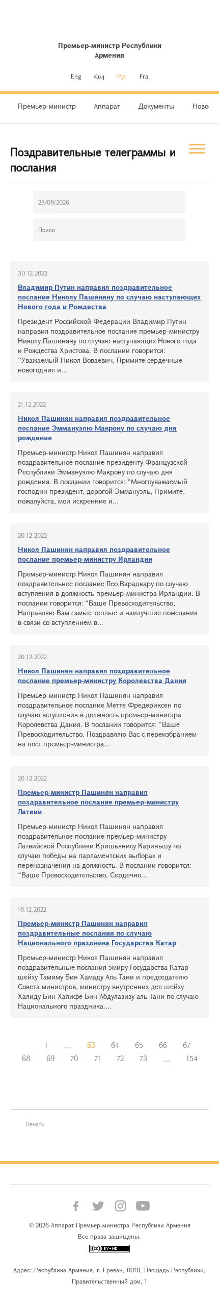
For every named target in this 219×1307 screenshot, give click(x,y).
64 (115, 1045)
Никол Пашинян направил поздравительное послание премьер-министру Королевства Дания (102, 675)
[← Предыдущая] (29, 1045)
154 (192, 1058)
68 (26, 1058)
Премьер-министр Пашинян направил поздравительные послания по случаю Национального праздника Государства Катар (97, 932)
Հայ (99, 76)
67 (186, 1045)
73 (143, 1058)
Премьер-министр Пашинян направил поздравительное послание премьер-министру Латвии (98, 801)
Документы (156, 106)
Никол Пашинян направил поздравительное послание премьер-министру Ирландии (94, 554)
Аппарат (107, 106)
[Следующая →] (109, 1071)
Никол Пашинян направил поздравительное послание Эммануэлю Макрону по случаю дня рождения (97, 427)
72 (120, 1058)
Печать (34, 1124)
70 (74, 1058)
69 (50, 1058)
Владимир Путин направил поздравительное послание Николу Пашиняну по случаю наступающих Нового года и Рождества (109, 296)
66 (163, 1045)
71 (97, 1058)
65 (139, 1045)
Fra (144, 76)
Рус (122, 76)
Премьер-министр (47, 106)
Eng (76, 76)
